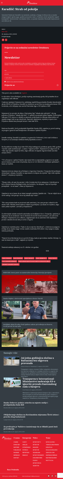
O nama (17, 438)
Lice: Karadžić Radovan (9, 261)
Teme (48, 438)
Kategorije (26, 438)
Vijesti (24, 442)
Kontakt (16, 457)
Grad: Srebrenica (41, 258)
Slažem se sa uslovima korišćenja (15, 81)
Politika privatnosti (35, 476)
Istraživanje (26, 447)
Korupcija (49, 447)
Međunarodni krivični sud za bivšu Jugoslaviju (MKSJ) (34, 261)
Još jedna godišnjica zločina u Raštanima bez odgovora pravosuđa (37, 360)
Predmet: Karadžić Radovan (10, 264)
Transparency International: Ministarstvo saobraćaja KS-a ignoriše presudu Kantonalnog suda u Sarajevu (39, 382)
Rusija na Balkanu (52, 450)
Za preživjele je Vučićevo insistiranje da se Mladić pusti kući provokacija (31, 427)
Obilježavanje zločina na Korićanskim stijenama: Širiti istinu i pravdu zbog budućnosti (31, 416)
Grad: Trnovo (53, 258)
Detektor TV (37, 442)
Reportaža (25, 452)
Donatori (17, 444)
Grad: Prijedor (18, 258)
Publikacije (17, 450)
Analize (24, 444)
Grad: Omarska (6, 258)
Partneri (16, 447)
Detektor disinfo (38, 455)
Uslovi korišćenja (26, 476)
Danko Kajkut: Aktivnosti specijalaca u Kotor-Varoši (23, 298)
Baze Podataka (13, 470)
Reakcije (25, 455)
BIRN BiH (4, 31)
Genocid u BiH (50, 452)
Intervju (25, 450)
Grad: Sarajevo (29, 258)
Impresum (17, 455)
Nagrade (16, 452)
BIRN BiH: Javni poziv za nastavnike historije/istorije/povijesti (27, 272)
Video (35, 438)
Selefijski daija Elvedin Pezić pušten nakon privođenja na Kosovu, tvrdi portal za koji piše (27, 325)
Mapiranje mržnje (51, 455)
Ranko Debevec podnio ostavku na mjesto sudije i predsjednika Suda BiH (26, 404)
